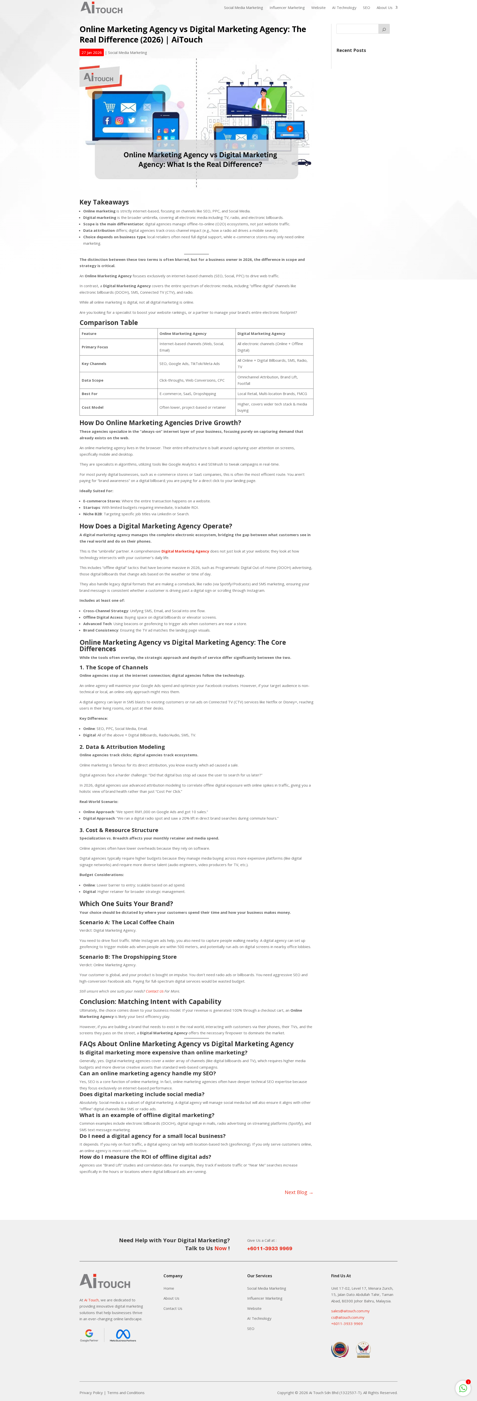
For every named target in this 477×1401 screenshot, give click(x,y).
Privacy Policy (91, 1392)
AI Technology (344, 8)
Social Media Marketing (243, 8)
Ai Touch (91, 1299)
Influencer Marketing (287, 8)
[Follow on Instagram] (93, 1356)
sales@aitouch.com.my (350, 1310)
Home (168, 1288)
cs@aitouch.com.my (347, 1317)
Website (318, 8)
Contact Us (154, 991)
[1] (463, 1390)
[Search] (384, 29)
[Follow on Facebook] (83, 1356)
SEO (366, 8)
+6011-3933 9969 (269, 1249)
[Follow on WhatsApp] (103, 1356)
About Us (385, 8)
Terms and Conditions (126, 1392)
